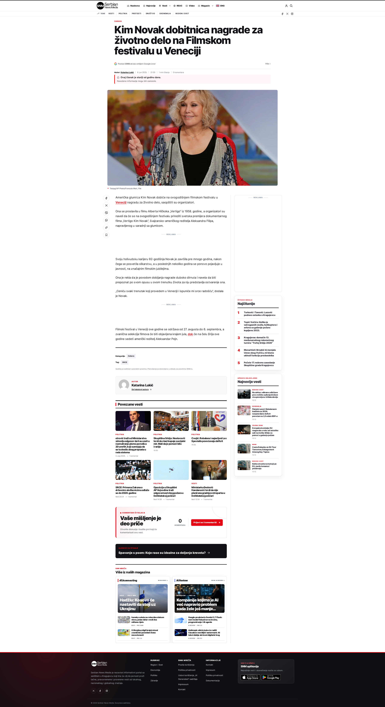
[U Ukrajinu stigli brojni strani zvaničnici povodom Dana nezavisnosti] (124, 632)
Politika (123, 13)
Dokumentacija (213, 680)
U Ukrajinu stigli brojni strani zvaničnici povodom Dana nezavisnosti (144, 632)
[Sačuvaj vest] (106, 235)
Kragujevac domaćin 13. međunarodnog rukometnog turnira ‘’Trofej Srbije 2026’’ (259, 340)
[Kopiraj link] (106, 227)
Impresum (210, 670)
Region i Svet (182, 13)
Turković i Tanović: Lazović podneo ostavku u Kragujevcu (259, 313)
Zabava (118, 21)
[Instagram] (292, 14)
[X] (287, 14)
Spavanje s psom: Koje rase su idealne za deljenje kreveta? (162, 553)
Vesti (111, 13)
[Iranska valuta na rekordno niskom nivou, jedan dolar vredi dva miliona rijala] (124, 619)
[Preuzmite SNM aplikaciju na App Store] (250, 677)
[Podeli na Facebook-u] (106, 198)
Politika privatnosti (186, 670)
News (254, 444)
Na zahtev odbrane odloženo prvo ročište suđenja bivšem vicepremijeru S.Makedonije (265, 394)
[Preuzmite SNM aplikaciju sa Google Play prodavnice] (270, 677)
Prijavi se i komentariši (207, 522)
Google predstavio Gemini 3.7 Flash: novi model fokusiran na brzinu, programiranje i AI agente (205, 619)
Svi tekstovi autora (140, 389)
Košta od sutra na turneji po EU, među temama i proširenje (264, 466)
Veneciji (121, 202)
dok (190, 334)
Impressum (183, 684)
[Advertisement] (171, 243)
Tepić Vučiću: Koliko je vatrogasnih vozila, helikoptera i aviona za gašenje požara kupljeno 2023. (260, 326)
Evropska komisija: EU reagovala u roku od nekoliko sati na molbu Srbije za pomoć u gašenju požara (265, 431)
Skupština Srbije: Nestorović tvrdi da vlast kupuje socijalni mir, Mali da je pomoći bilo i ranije (169, 442)
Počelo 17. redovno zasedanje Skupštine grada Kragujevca (259, 364)
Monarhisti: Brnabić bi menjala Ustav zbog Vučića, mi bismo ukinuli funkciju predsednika (260, 353)
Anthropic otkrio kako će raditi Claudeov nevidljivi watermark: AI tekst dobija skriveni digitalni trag (204, 632)
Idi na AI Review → (218, 580)
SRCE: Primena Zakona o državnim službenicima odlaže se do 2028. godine (132, 490)
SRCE (124, 362)
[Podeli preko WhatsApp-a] (106, 220)
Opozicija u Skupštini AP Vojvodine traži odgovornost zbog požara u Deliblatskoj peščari (168, 491)
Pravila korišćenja (186, 665)
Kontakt (181, 689)
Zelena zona (257, 425)
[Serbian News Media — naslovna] (106, 5)
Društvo (150, 13)
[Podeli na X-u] (106, 205)
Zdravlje (154, 680)
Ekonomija (165, 13)
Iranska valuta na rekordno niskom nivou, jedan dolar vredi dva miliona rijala (147, 619)
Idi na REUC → (163, 580)
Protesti (136, 13)
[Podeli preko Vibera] (106, 213)
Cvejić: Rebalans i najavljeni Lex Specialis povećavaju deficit (208, 440)
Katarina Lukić (127, 72)
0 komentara (178, 72)
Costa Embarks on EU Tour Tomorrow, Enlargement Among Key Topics (264, 449)
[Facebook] (282, 14)
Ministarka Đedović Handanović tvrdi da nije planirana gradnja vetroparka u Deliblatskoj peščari (208, 491)
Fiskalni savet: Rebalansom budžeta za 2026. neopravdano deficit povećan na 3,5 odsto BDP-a (264, 412)
